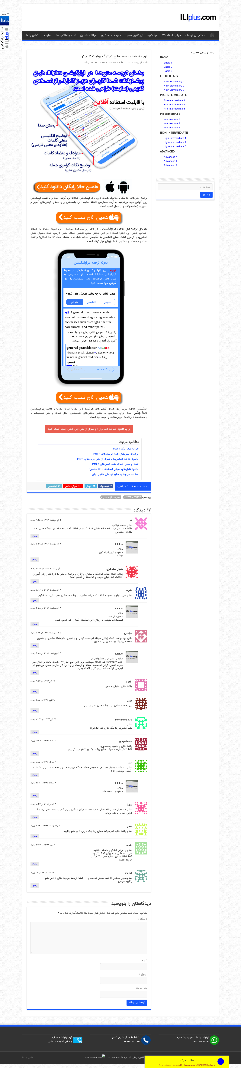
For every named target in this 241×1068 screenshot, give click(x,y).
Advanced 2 (171, 161)
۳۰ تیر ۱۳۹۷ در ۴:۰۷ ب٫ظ (43, 700)
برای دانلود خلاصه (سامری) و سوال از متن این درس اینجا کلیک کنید (88, 429)
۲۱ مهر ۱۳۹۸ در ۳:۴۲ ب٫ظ (43, 845)
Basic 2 (168, 67)
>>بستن (5, 14)
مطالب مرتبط (187, 1062)
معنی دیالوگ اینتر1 (111, 497)
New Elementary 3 (174, 90)
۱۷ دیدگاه (89, 62)
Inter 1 (103, 62)
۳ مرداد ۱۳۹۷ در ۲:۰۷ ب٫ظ (43, 762)
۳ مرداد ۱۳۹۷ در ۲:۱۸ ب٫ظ (43, 783)
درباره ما (47, 35)
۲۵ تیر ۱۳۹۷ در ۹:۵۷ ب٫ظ (43, 681)
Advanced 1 (170, 157)
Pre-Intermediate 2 (174, 105)
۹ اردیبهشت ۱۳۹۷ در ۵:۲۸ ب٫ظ (46, 608)
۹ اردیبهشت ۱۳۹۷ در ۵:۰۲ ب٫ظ (46, 633)
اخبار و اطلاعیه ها (66, 35)
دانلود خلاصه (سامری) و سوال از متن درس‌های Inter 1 (108, 459)
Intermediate (133, 497)
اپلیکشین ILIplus (134, 35)
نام (144, 960)
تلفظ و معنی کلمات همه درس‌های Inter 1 (115, 464)
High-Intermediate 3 (175, 146)
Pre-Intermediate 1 (174, 100)
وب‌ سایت (141, 988)
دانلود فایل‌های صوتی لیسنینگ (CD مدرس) (114, 469)
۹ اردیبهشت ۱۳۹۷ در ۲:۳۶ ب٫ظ (46, 590)
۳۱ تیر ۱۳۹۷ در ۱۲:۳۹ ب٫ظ (43, 719)
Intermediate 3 (172, 128)
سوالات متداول (88, 35)
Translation (114, 62)
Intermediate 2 (172, 123)
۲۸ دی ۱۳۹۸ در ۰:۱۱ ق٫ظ (42, 872)
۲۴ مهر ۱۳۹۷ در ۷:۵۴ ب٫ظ (43, 804)
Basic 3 (168, 71)
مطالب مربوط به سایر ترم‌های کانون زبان (115, 474)
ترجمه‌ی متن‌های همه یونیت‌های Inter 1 (116, 454)
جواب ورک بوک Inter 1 (126, 449)
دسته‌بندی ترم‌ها (196, 35)
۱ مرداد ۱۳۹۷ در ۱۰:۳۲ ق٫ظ (43, 741)
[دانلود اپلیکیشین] (4, 32)
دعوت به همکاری (111, 35)
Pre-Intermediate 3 (174, 109)
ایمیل (143, 974)
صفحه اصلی (212, 35)
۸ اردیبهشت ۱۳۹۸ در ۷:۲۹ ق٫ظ (45, 826)
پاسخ (34, 536)
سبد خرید (152, 35)
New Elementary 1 (174, 82)
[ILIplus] (198, 17)
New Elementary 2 (174, 86)
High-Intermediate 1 (175, 138)
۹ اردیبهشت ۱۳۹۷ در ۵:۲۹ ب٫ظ (46, 544)
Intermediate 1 (172, 119)
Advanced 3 (171, 165)
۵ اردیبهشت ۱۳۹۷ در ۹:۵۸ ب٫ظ (46, 520)
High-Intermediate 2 (175, 142)
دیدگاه (142, 919)
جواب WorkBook (171, 35)
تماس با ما (32, 35)
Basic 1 (168, 63)
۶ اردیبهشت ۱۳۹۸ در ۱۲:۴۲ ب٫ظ (46, 568)
